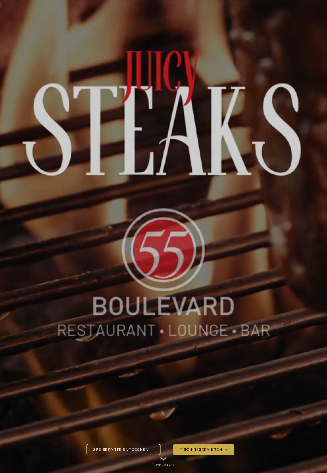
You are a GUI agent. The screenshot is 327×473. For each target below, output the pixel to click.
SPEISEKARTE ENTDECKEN (121, 449)
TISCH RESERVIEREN (201, 449)
